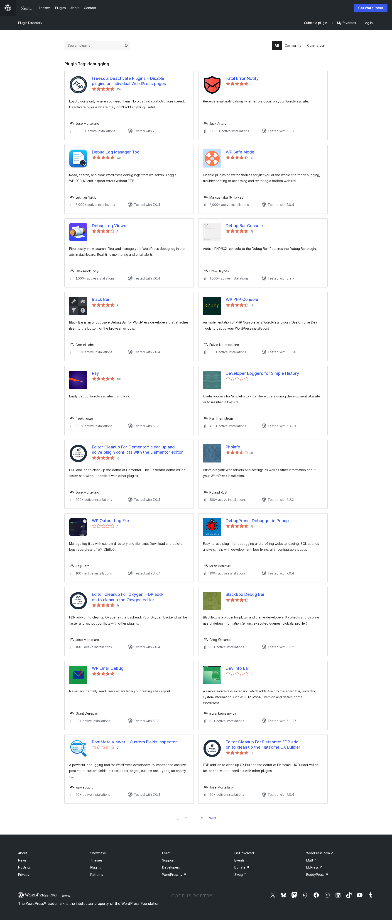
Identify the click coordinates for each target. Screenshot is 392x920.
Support (168, 860)
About (22, 853)
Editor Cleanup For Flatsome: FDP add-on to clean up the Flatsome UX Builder (263, 745)
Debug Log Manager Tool (116, 152)
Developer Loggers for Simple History (262, 373)
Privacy (23, 874)
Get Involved (244, 853)
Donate (241, 867)
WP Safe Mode (240, 152)
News (22, 860)
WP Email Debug (107, 668)
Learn (166, 853)
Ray (95, 373)
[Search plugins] (125, 45)
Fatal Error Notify (242, 78)
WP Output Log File (110, 520)
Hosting (24, 867)
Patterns (96, 874)
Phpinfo (233, 447)
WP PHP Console (242, 299)
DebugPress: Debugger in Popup (257, 520)
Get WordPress (370, 8)
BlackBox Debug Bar (245, 594)
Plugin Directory (30, 23)
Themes (96, 860)
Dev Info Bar (237, 668)
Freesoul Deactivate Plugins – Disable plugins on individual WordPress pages (129, 81)
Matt (311, 860)
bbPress (314, 867)
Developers (171, 867)
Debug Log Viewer (110, 225)
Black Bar (101, 299)
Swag (240, 874)
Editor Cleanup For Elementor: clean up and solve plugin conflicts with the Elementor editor (137, 450)
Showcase (98, 853)
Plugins (95, 867)
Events (239, 860)
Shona (66, 895)
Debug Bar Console (244, 225)
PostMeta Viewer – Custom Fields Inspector (134, 742)
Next (212, 818)
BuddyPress (317, 874)
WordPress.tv (174, 874)
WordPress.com (320, 853)
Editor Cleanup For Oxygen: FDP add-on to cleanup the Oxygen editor (128, 597)
